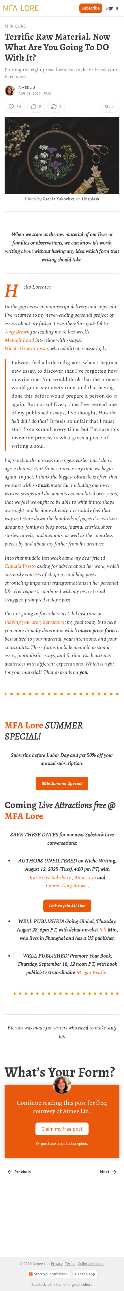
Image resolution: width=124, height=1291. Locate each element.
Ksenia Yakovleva (58, 199)
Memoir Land (19, 340)
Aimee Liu (26, 88)
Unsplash (90, 199)
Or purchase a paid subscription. (62, 1143)
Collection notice (91, 1263)
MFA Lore (24, 725)
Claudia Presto (20, 566)
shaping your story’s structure (35, 622)
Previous (22, 1171)
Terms (70, 1263)
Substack (38, 1284)
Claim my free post (62, 1129)
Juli (102, 930)
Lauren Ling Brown (66, 886)
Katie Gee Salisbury (50, 878)
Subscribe (91, 8)
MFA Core (15, 25)
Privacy (57, 1263)
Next (105, 1171)
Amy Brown (17, 332)
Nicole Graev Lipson (26, 348)
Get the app (85, 1274)
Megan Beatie (91, 972)
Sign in (112, 8)
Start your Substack (50, 1274)
